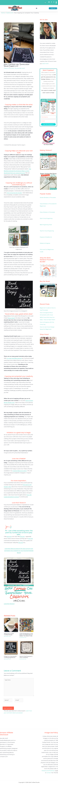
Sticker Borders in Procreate (48, 197)
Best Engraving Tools (46, 224)
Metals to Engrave (45, 243)
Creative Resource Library (20, 470)
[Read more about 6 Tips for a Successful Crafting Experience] (11, 647)
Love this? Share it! (9, 603)
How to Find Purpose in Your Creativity (26, 657)
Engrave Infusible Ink (46, 237)
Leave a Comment (9, 68)
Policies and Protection (48, 770)
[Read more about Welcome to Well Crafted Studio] (11, 625)
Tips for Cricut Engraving (47, 231)
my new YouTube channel (14, 358)
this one (9, 536)
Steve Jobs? (11, 318)
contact (49, 772)
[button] (45, 2)
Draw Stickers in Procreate (47, 212)
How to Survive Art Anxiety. (14, 192)
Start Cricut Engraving (46, 218)
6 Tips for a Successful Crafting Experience (10, 657)
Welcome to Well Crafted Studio (9, 634)
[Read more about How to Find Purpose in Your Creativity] (27, 647)
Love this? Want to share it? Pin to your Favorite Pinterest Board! (18, 550)
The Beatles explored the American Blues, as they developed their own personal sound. (17, 171)
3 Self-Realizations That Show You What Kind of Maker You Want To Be (26, 635)
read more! (45, 63)
